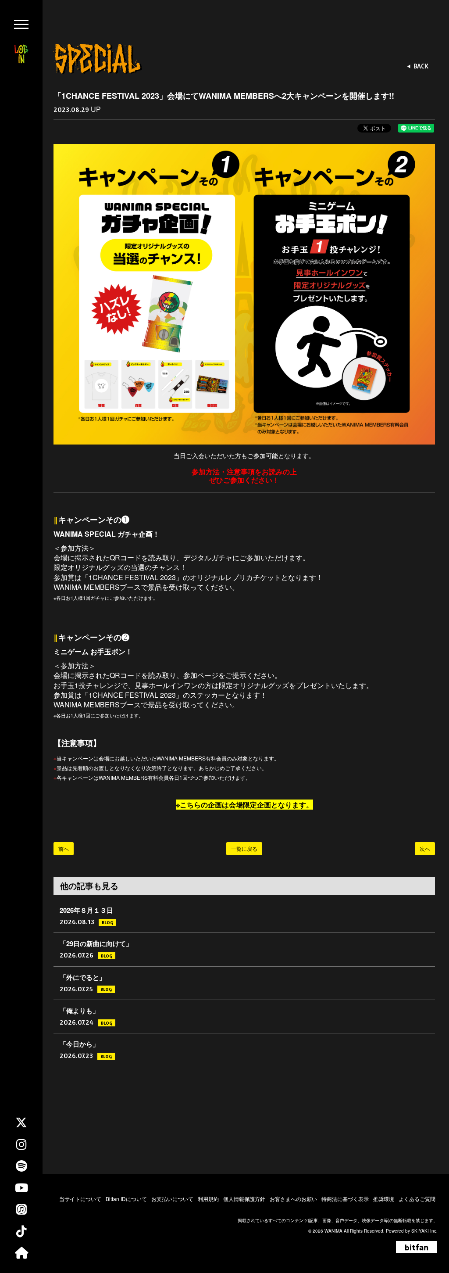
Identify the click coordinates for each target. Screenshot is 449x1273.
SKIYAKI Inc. (424, 1231)
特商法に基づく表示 (345, 1198)
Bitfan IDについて (126, 1198)
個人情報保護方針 (244, 1198)
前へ (63, 848)
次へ (425, 848)
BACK (420, 66)
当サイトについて (80, 1198)
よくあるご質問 (417, 1198)
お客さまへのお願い (293, 1198)
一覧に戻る (244, 848)
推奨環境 (383, 1198)
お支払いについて (172, 1198)
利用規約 (208, 1198)
